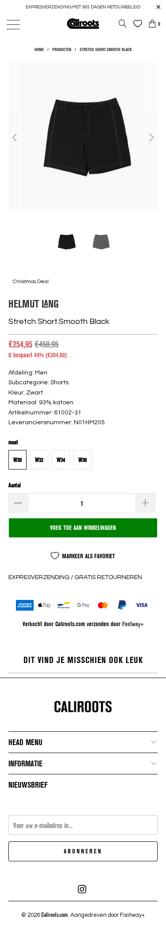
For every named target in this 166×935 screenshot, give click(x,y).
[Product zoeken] (122, 23)
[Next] (151, 137)
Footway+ (133, 623)
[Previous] (15, 137)
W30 (17, 459)
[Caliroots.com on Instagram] (82, 889)
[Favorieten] (135, 24)
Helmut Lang (33, 303)
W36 (82, 459)
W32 (39, 459)
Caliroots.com (54, 914)
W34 (61, 459)
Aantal (14, 485)
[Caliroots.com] (83, 23)
